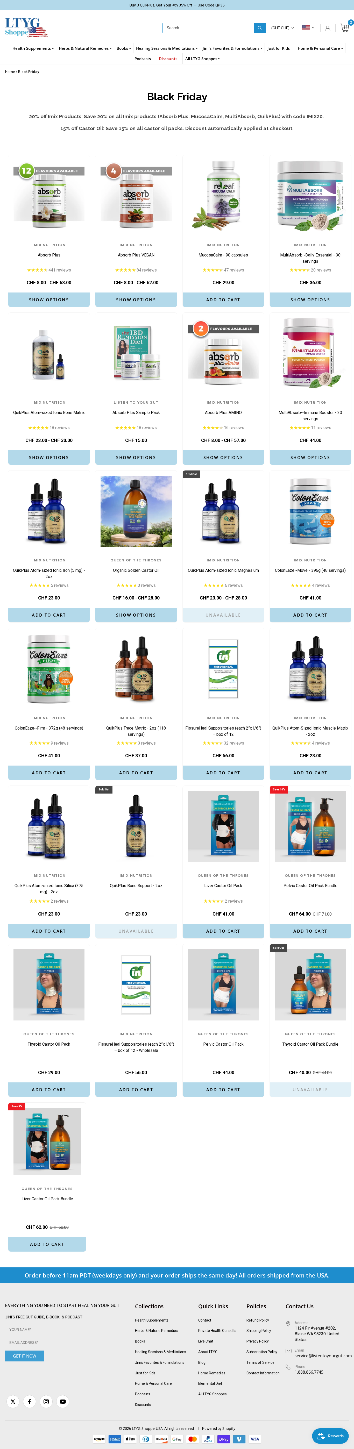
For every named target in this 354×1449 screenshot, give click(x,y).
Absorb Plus (49, 250)
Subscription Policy (261, 1352)
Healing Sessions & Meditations (160, 1352)
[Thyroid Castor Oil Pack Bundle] (310, 984)
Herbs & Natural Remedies (156, 1331)
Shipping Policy (258, 1331)
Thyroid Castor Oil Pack (49, 1039)
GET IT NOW (24, 1356)
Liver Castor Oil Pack (223, 881)
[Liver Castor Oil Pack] (223, 826)
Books (140, 1341)
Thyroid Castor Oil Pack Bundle (310, 1039)
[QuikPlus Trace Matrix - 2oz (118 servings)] (136, 668)
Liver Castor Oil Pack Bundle (47, 1194)
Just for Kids (145, 1373)
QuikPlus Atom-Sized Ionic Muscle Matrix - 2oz (310, 726)
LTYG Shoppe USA (147, 1428)
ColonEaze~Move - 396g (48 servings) (310, 566)
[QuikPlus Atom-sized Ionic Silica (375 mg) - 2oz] (49, 826)
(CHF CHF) (280, 28)
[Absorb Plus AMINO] (223, 353)
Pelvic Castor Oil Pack (223, 1039)
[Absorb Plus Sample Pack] (136, 353)
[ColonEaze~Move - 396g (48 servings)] (310, 511)
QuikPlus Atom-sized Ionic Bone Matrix (49, 408)
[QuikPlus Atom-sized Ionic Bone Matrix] (49, 353)
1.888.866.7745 (309, 1372)
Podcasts (142, 1394)
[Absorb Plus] (49, 195)
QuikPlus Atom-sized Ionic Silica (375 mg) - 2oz (49, 884)
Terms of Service (260, 1362)
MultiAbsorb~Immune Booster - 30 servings (310, 411)
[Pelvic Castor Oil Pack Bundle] (310, 826)
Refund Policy (257, 1320)
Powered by (212, 1428)
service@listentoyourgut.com (323, 1356)
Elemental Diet (210, 1383)
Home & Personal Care (153, 1383)
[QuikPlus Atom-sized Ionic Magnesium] (223, 511)
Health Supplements (151, 1320)
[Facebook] (29, 1401)
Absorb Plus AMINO (223, 408)
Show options (49, 300)
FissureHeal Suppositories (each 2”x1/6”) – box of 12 (223, 726)
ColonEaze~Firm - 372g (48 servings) (49, 723)
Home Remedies (211, 1373)
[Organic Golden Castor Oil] (136, 511)
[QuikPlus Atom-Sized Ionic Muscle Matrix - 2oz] (310, 668)
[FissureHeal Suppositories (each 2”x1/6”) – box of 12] (223, 668)
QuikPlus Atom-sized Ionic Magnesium (223, 566)
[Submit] (260, 28)
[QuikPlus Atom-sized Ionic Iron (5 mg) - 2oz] (49, 511)
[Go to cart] (345, 28)
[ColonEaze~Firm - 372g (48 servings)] (49, 668)
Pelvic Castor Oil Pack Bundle (310, 881)
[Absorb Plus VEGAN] (136, 195)
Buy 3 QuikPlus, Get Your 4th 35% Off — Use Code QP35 (177, 5)
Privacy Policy (257, 1341)
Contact (204, 1320)
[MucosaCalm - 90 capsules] (223, 195)
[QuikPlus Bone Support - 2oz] (136, 826)
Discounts (143, 1405)
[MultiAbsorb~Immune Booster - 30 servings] (310, 353)
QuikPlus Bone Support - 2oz (136, 881)
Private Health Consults (217, 1331)
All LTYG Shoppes (212, 1394)
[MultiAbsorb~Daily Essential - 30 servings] (310, 195)
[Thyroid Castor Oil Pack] (49, 984)
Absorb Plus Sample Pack (136, 408)
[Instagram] (46, 1401)
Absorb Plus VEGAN (136, 250)
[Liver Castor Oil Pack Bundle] (47, 1141)
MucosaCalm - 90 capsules (223, 250)
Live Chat (205, 1341)
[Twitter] (12, 1401)
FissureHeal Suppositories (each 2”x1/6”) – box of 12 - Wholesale (136, 1042)
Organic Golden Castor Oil (136, 566)
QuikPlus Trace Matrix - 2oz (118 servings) (136, 726)
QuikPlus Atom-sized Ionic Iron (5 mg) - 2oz (49, 569)
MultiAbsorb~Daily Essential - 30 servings (310, 253)
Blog (202, 1362)
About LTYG (207, 1352)
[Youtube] (62, 1401)
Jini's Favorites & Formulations (159, 1362)
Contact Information (263, 1373)
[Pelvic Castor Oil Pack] (223, 984)
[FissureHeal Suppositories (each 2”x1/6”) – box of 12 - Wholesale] (136, 984)
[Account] (327, 28)
